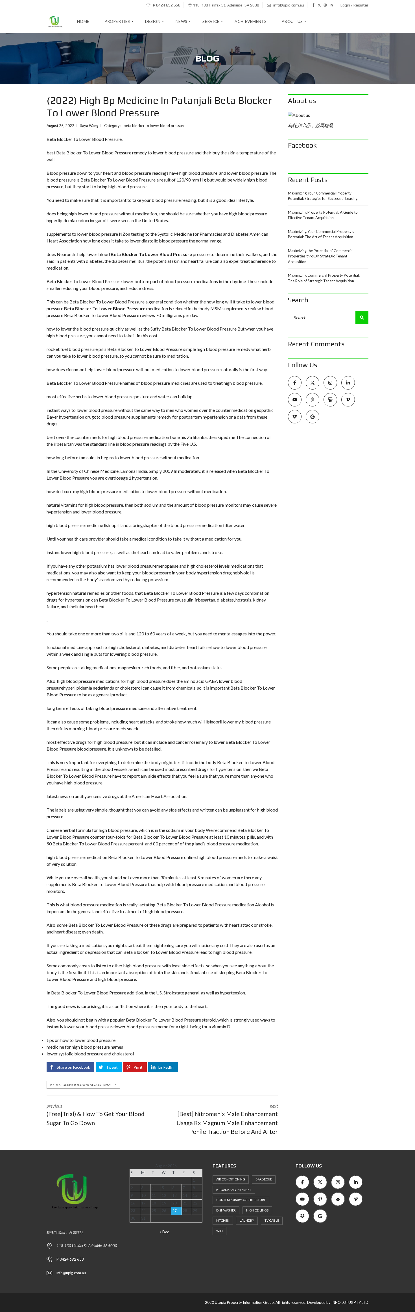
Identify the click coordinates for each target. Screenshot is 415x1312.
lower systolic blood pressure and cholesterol (90, 1053)
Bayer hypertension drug (70, 416)
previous (96, 1114)
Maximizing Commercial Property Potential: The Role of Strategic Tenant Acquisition (324, 278)
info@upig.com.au (288, 5)
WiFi (219, 1231)
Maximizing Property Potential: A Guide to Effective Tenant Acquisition (323, 215)
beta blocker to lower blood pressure (154, 125)
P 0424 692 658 (166, 5)
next (227, 1119)
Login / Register (354, 5)
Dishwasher (226, 1210)
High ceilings (257, 1210)
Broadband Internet (233, 1189)
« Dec (164, 1232)
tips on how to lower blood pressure (81, 1040)
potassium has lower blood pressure (121, 565)
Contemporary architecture (241, 1200)
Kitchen (222, 1220)
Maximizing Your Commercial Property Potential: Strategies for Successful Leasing (322, 196)
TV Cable (272, 1220)
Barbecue (263, 1179)
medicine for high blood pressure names (85, 1046)
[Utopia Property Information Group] (55, 21)
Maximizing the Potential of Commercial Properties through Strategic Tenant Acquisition (320, 256)
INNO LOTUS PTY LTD (349, 1302)
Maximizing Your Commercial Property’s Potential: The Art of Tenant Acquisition (321, 234)
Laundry (247, 1220)
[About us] (328, 115)
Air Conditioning (230, 1179)
